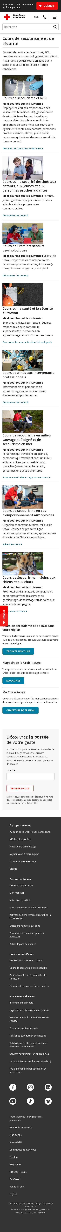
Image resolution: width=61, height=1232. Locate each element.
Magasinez (15, 1164)
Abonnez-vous (20, 788)
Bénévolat (15, 1179)
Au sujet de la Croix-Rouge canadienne (30, 831)
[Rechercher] (55, 26)
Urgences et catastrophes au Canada (29, 1010)
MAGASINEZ (13, 680)
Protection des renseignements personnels (26, 1118)
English (37, 17)
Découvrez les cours (14, 215)
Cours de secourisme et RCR (24, 98)
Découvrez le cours (13, 611)
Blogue (13, 868)
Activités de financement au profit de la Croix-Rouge (30, 916)
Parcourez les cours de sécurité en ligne (26, 342)
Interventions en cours (21, 1002)
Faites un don (17, 1186)
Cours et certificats (22, 954)
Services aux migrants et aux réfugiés (29, 1053)
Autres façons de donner (23, 944)
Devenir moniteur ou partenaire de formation (28, 977)
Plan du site (16, 1134)
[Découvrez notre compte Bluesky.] (48, 1101)
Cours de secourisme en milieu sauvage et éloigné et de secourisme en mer (26, 439)
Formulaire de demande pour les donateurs (27, 935)
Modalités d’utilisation (21, 1127)
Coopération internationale (24, 1028)
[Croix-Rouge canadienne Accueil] (14, 17)
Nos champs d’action (22, 996)
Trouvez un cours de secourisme (21, 148)
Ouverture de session (20, 710)
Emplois (14, 1157)
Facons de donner (20, 879)
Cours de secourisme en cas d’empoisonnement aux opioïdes (28, 512)
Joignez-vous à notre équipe (24, 854)
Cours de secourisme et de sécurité (28, 967)
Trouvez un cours (18, 651)
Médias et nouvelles (20, 839)
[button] (54, 17)
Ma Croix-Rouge (18, 1171)
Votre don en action (20, 900)
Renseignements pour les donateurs (29, 907)
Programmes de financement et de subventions (28, 1070)
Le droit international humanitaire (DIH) (30, 1061)
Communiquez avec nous (23, 861)
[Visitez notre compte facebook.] (12, 1087)
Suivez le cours (11, 544)
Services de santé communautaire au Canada (29, 1019)
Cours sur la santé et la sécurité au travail (27, 310)
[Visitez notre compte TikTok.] (30, 1101)
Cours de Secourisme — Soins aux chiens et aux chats (28, 579)
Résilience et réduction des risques (28, 1035)
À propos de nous (20, 825)
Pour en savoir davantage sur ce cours (25, 477)
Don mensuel (17, 892)
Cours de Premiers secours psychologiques (23, 248)
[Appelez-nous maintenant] (45, 17)
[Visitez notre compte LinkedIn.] (48, 1087)
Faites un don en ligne (21, 885)
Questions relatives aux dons (25, 925)
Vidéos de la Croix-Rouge (23, 846)
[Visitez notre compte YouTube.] (12, 1101)
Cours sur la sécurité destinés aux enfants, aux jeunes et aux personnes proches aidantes (29, 186)
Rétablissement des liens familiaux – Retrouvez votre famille (29, 1044)
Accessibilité (16, 1142)
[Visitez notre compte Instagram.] (30, 1087)
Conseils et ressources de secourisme (29, 986)
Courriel (11, 770)
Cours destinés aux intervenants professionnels (28, 374)
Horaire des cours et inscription (26, 960)
